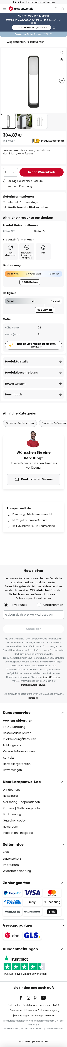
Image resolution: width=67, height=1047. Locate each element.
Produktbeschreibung (21, 372)
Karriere (8, 808)
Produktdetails (16, 361)
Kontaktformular (51, 677)
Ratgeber (26, 833)
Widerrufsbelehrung (17, 871)
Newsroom (10, 827)
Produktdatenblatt (52, 140)
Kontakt (8, 758)
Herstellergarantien (17, 764)
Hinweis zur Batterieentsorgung (42, 1010)
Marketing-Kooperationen (21, 802)
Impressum (11, 865)
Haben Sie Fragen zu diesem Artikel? (36, 345)
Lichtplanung (12, 814)
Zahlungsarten (13, 745)
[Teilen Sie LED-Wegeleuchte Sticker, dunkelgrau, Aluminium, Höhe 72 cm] (61, 59)
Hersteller (33, 697)
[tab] (33, 741)
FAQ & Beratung (14, 727)
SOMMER (32, 27)
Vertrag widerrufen (17, 721)
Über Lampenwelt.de (22, 781)
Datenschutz (12, 859)
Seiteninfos (13, 844)
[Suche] (56, 8)
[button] (8, 121)
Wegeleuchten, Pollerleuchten (25, 42)
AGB (6, 852)
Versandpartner (18, 925)
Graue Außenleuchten (20, 423)
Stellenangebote (28, 808)
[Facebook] (23, 998)
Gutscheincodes (14, 820)
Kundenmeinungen (20, 949)
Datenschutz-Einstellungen (23, 1005)
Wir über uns (11, 790)
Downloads (13, 394)
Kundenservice (17, 712)
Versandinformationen (19, 751)
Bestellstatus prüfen (17, 733)
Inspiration (10, 833)
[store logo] (23, 8)
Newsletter (10, 796)
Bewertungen (15, 384)
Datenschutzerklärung (33, 684)
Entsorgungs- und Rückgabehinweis (34, 1015)
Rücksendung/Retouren (19, 739)
